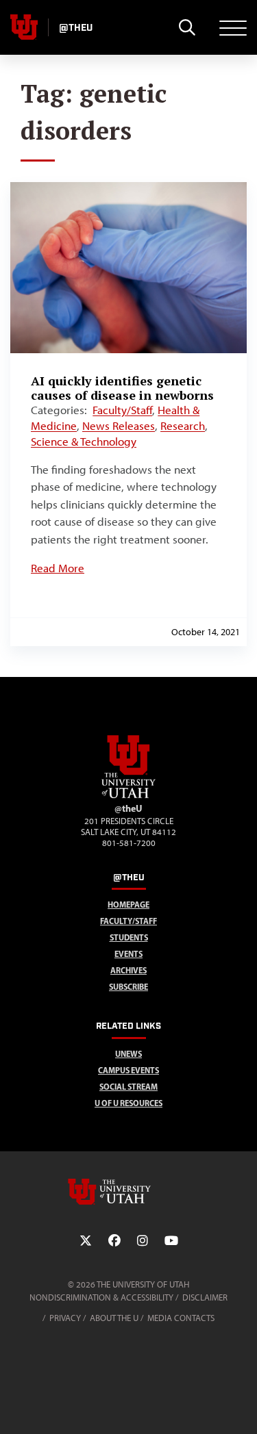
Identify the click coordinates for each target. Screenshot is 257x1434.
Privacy (65, 1318)
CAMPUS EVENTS (128, 1070)
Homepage (128, 904)
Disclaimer (205, 1297)
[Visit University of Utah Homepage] (24, 27)
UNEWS (128, 1054)
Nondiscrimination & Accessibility (101, 1297)
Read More (57, 568)
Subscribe (128, 987)
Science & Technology (83, 441)
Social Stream (128, 1086)
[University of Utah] (129, 1192)
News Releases (118, 426)
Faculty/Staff (122, 410)
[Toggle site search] (186, 27)
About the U (114, 1318)
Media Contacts (181, 1318)
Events (128, 954)
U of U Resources (128, 1103)
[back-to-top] (240, 1407)
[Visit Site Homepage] (128, 795)
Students (129, 937)
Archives (128, 970)
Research (182, 426)
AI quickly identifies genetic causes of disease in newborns (122, 387)
